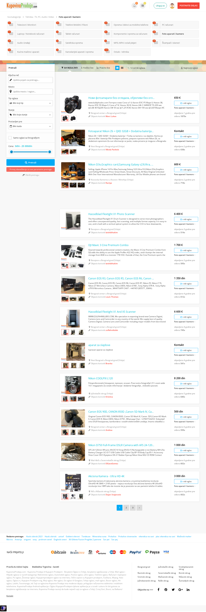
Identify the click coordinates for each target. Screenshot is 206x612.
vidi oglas (187, 103)
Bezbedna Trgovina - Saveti (45, 566)
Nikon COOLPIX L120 (100, 378)
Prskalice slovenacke (127, 536)
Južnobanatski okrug (147, 580)
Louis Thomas (112, 296)
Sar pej (114, 539)
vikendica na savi (146, 536)
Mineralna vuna (99, 536)
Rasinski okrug (144, 573)
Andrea (109, 430)
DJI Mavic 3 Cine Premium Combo (108, 245)
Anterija (18, 539)
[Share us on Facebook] (158, 590)
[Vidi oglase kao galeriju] (122, 68)
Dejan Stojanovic (113, 494)
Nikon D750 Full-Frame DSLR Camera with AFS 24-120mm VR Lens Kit (121, 445)
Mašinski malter (184, 536)
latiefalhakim (112, 232)
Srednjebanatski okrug (186, 567)
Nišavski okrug (185, 576)
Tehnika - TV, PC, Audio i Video (39, 16)
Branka (109, 363)
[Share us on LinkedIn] (188, 590)
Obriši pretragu (32, 175)
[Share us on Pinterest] (166, 590)
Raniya (109, 183)
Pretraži (32, 162)
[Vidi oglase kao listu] (117, 68)
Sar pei (106, 539)
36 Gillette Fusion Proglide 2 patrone (85, 539)
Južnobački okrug (165, 566)
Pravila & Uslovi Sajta (17, 566)
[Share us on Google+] (180, 590)
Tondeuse (86, 536)
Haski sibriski (50, 536)
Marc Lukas (111, 116)
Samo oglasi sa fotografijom (26, 137)
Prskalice (112, 536)
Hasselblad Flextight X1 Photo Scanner (111, 214)
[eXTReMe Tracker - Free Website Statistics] (3, 610)
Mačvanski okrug (165, 576)
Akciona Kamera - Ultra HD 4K (106, 476)
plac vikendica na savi (165, 536)
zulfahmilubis (112, 330)
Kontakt (9, 595)
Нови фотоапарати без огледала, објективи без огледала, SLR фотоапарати (121, 97)
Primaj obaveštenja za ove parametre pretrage (31, 169)
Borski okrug (184, 573)
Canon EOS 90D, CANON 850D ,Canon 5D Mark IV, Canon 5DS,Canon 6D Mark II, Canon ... (121, 411)
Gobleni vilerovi (73, 536)
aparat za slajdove (99, 345)
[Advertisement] (129, 82)
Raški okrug (163, 580)
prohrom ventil (45, 539)
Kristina (109, 396)
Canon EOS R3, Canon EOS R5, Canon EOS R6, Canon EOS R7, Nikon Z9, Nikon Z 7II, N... (121, 278)
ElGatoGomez (112, 463)
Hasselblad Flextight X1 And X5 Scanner (112, 311)
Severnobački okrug (167, 573)
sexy (35, 539)
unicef (61, 536)
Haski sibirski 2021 (34, 536)
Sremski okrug (144, 576)
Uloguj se (160, 5)
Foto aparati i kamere (69, 16)
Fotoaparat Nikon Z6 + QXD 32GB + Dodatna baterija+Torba (121, 131)
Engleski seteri (60, 539)
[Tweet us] (173, 590)
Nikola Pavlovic (112, 149)
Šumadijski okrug (186, 580)
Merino (9, 539)
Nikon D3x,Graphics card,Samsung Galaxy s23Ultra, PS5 (121, 164)
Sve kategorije (14, 16)
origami (27, 539)
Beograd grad (144, 566)
